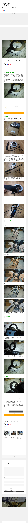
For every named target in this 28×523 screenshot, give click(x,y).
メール (5, 480)
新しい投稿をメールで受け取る (8, 490)
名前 (5, 477)
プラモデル (15, 456)
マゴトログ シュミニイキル (9, 7)
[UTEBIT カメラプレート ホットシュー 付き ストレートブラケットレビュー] (20, 433)
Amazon (14, 79)
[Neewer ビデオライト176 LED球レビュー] (13, 433)
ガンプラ (19, 456)
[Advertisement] (14, 19)
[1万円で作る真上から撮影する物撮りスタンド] (7, 433)
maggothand (11, 456)
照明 (20, 456)
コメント (5, 466)
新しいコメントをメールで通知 (8, 488)
